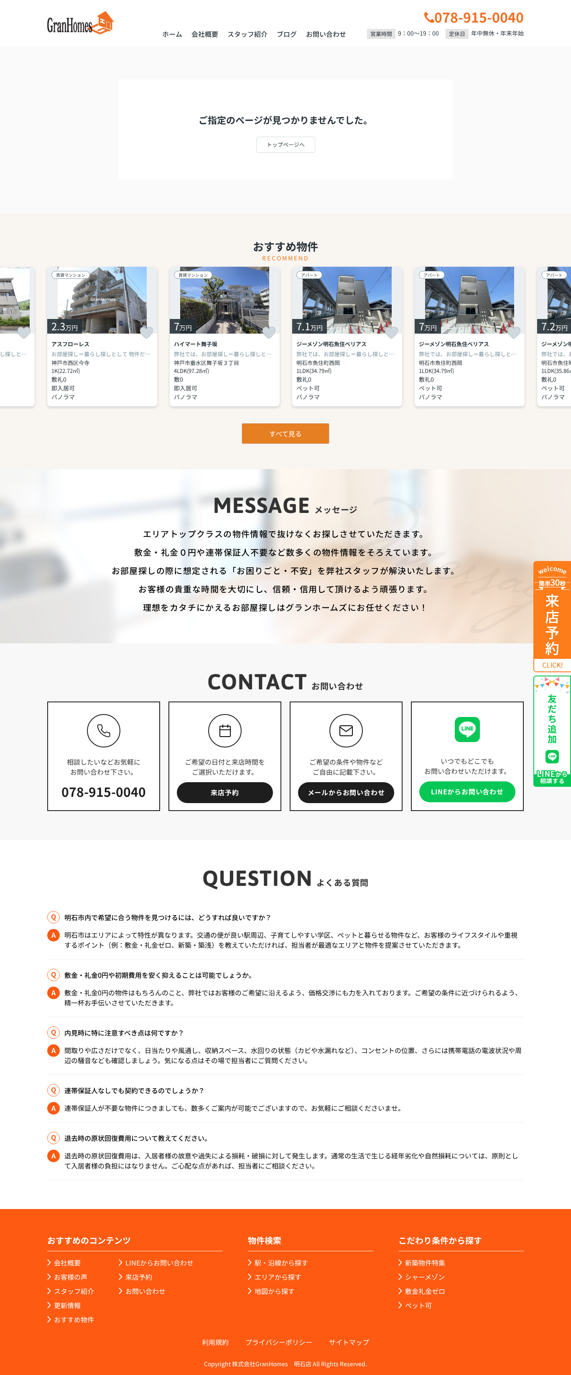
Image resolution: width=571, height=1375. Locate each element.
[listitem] (102, 336)
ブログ (287, 34)
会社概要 (204, 34)
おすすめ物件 (74, 1319)
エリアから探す (278, 1277)
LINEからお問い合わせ (467, 791)
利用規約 (215, 1342)
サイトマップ (349, 1342)
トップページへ (286, 144)
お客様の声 (70, 1277)
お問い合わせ (326, 34)
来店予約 (225, 792)
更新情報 (67, 1305)
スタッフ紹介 (247, 34)
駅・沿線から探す (281, 1263)
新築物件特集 (425, 1263)
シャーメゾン (425, 1277)
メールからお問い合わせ (346, 792)
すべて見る (285, 434)
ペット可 (418, 1305)
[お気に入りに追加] (24, 333)
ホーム (172, 34)
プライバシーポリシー (278, 1342)
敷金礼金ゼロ (425, 1291)
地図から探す (275, 1291)
